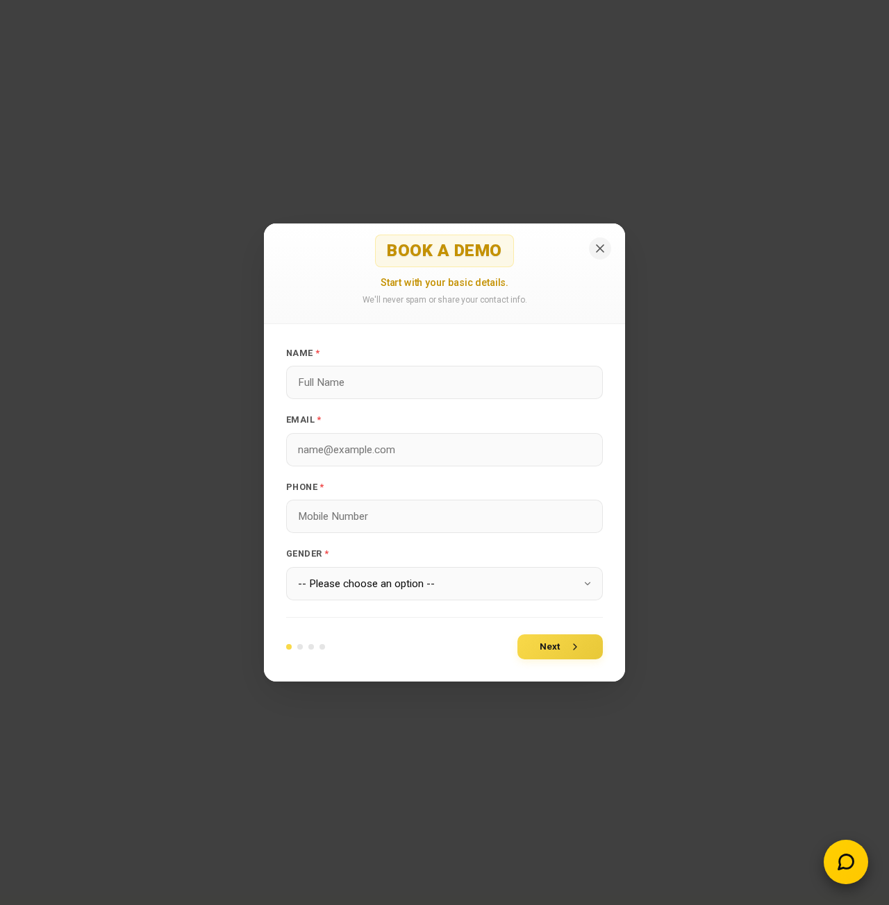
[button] (846, 862)
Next (550, 646)
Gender (307, 553)
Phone (305, 487)
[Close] (600, 248)
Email (304, 419)
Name (302, 353)
